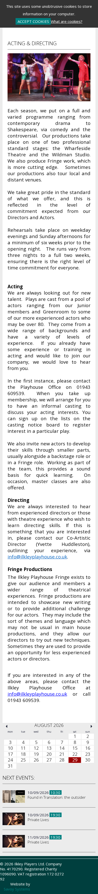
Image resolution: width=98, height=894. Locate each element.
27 (49, 760)
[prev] (6, 726)
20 (49, 754)
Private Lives (38, 819)
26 (36, 760)
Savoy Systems (17, 888)
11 (23, 748)
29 (74, 760)
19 (36, 754)
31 (10, 766)
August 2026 (49, 725)
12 (36, 748)
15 (74, 748)
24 (10, 760)
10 (10, 748)
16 (87, 748)
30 (87, 760)
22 (74, 754)
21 (61, 754)
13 (49, 748)
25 (23, 760)
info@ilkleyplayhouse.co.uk (37, 556)
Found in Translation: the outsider (57, 797)
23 (87, 754)
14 (61, 748)
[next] (91, 726)
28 (61, 760)
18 (23, 754)
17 (10, 754)
